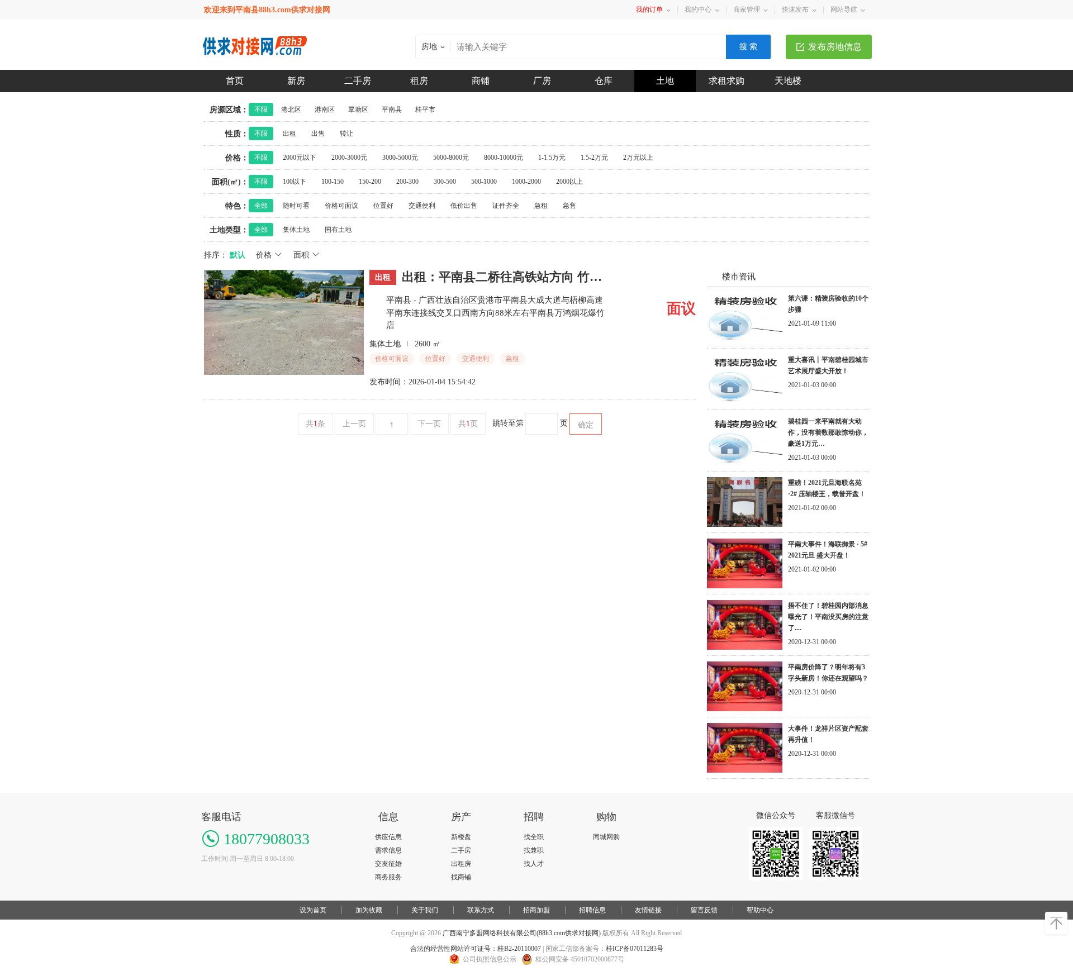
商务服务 (388, 877)
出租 (289, 133)
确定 (586, 424)
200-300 (407, 181)
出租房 (461, 864)
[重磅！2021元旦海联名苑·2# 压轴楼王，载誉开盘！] (744, 525)
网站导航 (843, 9)
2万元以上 (638, 157)
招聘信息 (592, 910)
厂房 (542, 80)
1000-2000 (526, 181)
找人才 (534, 864)
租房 (419, 80)
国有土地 (338, 230)
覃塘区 (358, 109)
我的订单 (649, 9)
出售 (318, 133)
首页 (235, 80)
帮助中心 (760, 910)
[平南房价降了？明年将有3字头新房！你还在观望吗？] (744, 709)
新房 (296, 80)
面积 (302, 255)
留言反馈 (704, 910)
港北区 (291, 109)
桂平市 (425, 109)
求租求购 (726, 80)
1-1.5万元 (552, 157)
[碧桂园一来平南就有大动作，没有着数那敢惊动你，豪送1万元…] (744, 463)
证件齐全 (505, 206)
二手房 (357, 80)
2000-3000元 (349, 157)
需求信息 (388, 850)
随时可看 (296, 206)
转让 (346, 133)
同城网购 (606, 837)
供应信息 (388, 837)
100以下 (294, 181)
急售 (569, 206)
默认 (237, 255)
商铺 (481, 80)
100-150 (332, 181)
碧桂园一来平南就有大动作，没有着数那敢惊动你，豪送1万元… (828, 432)
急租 (541, 206)
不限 (261, 109)
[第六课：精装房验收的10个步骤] (744, 340)
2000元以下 (299, 157)
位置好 (383, 206)
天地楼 (788, 80)
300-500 (445, 181)
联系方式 (480, 910)
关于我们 (424, 910)
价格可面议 (341, 206)
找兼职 (534, 850)
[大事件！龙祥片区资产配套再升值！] (744, 770)
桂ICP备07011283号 (634, 949)
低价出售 (463, 206)
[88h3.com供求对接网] (255, 36)
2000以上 (569, 181)
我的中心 (698, 9)
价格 (265, 255)
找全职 (534, 837)
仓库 (604, 80)
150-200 (370, 181)
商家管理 (746, 9)
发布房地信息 (835, 46)
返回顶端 (1056, 923)
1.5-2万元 (594, 157)
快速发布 (795, 9)
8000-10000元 (503, 157)
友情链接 (648, 910)
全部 (261, 206)
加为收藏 (368, 910)
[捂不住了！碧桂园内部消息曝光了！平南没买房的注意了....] (744, 647)
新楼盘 (461, 837)
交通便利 (422, 206)
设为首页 (313, 910)
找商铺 (461, 877)
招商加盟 (536, 910)
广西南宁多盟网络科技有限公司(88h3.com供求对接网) (522, 933)
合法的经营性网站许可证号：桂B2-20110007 (475, 949)
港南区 (325, 109)
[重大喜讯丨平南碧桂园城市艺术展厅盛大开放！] (744, 402)
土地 (665, 80)
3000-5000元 (400, 157)
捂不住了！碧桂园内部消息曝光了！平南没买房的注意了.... (828, 617)
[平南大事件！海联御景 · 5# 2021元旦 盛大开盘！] (744, 586)
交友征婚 (388, 864)
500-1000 (484, 181)
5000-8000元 (451, 157)
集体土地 (296, 230)
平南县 (392, 109)
